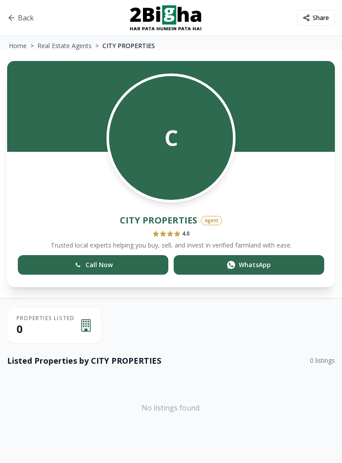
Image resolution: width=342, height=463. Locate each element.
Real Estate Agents (64, 45)
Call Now (99, 264)
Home (18, 45)
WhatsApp (255, 264)
